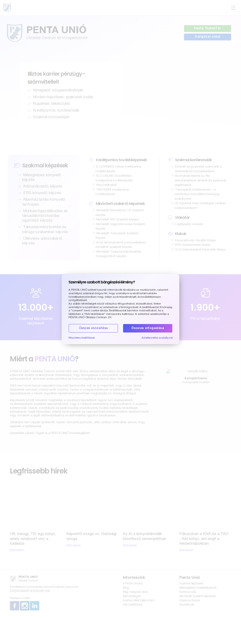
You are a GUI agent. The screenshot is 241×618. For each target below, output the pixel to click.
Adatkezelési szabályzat (157, 338)
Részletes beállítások (81, 338)
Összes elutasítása (93, 328)
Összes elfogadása (147, 328)
